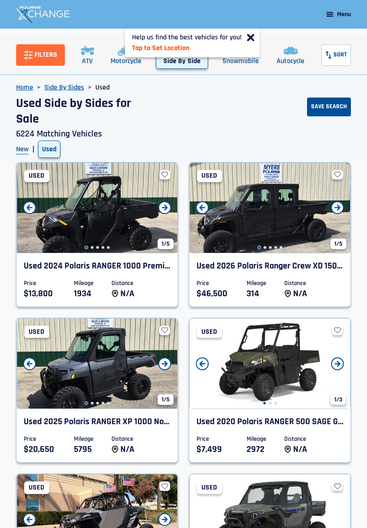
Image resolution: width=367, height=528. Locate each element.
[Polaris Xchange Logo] (43, 14)
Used (49, 149)
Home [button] (24, 87)
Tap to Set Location (160, 48)
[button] (86, 247)
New (22, 149)
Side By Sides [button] (64, 87)
